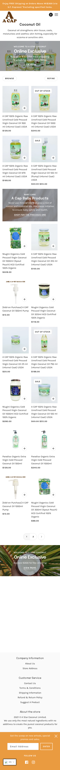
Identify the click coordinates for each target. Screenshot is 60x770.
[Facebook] (27, 762)
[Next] (41, 536)
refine (51, 78)
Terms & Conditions (30, 688)
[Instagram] (32, 762)
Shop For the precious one (30, 215)
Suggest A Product (30, 702)
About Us (30, 663)
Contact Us (30, 683)
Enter (46, 746)
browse (9, 78)
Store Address (30, 668)
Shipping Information (30, 692)
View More (30, 64)
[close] (56, 736)
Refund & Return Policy (30, 697)
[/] (12, 17)
